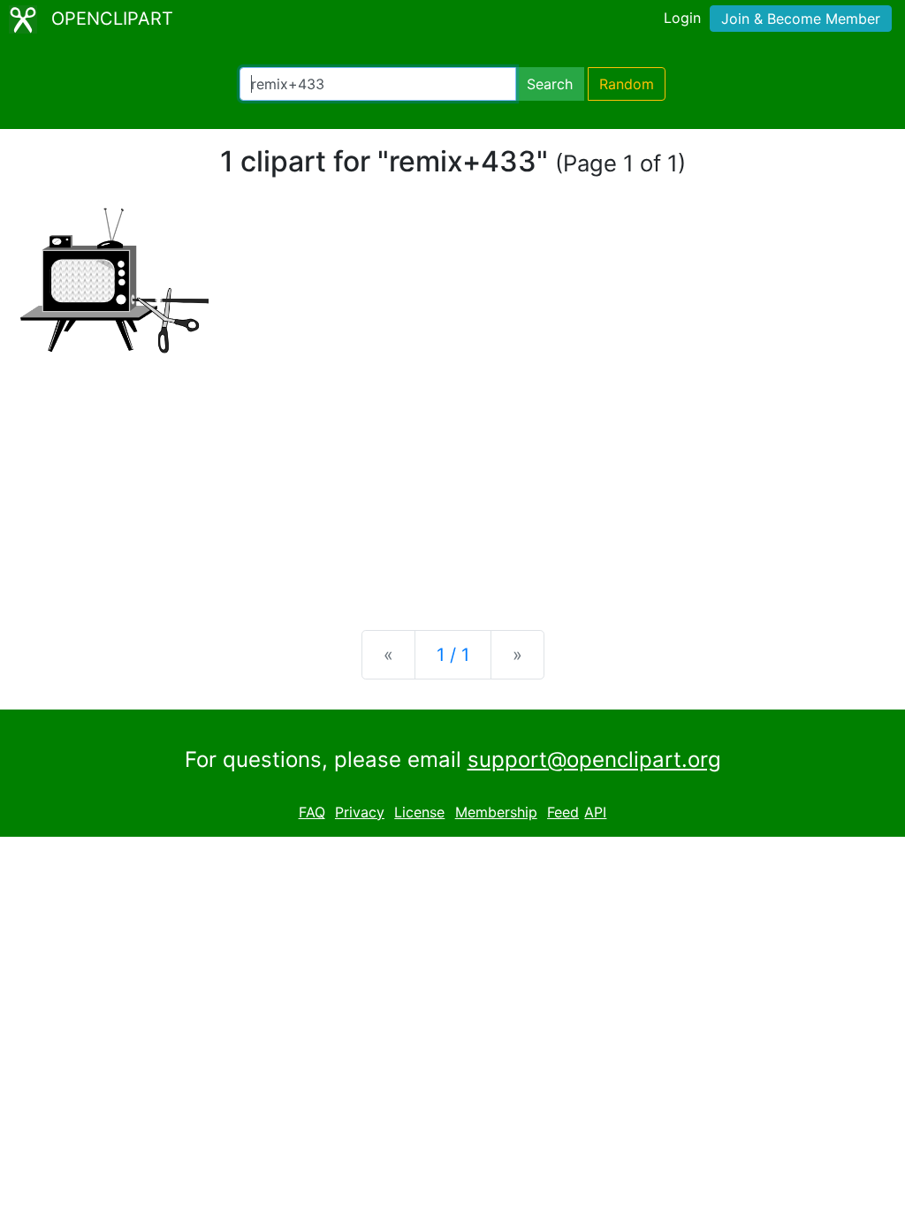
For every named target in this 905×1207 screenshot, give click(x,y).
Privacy (359, 812)
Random (626, 84)
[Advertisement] (452, 478)
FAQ (312, 812)
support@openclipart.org (594, 759)
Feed (563, 812)
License (419, 812)
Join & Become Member (800, 18)
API (595, 812)
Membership (496, 812)
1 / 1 (453, 654)
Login (682, 18)
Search (550, 84)
